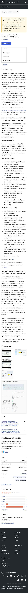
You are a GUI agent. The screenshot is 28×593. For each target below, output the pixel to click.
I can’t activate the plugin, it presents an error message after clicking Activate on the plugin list (10, 431)
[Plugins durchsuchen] (17, 12)
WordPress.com (6, 558)
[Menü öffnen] (25, 2)
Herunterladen (6, 43)
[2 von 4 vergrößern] (24, 350)
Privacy (3, 540)
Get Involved (18, 545)
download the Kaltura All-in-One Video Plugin (13, 110)
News (3, 535)
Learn (3, 545)
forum (5, 267)
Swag (17, 553)
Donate (17, 550)
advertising (19, 477)
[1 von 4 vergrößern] (11, 350)
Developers (4, 550)
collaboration (23, 480)
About (3, 532)
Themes (17, 535)
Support (5, 64)
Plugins (17, 537)
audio (24, 477)
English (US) (24, 473)
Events (17, 548)
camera (17, 480)
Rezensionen (6, 53)
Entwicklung (6, 60)
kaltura (6, 39)
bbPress (4, 563)
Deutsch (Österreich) (10, 572)
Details (5, 49)
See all (25, 509)
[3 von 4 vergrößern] (11, 372)
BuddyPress (5, 566)
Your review (4, 509)
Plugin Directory (5, 6)
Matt (3, 560)
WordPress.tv (5, 553)
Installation (6, 56)
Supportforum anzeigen (7, 523)
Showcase (18, 532)
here (13, 259)
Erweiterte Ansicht (6, 484)
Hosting (3, 537)
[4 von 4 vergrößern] (24, 382)
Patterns (17, 540)
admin (14, 477)
